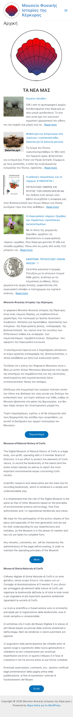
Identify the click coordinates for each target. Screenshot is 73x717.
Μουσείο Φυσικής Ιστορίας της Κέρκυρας (39, 10)
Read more (50, 124)
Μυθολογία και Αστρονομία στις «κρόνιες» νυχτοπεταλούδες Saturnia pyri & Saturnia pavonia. (45, 137)
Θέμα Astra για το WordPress (43, 705)
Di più (36, 688)
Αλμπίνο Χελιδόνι (36, 98)
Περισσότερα (36, 434)
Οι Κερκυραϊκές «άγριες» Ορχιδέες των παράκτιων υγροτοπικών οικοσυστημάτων (46, 220)
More (37, 559)
